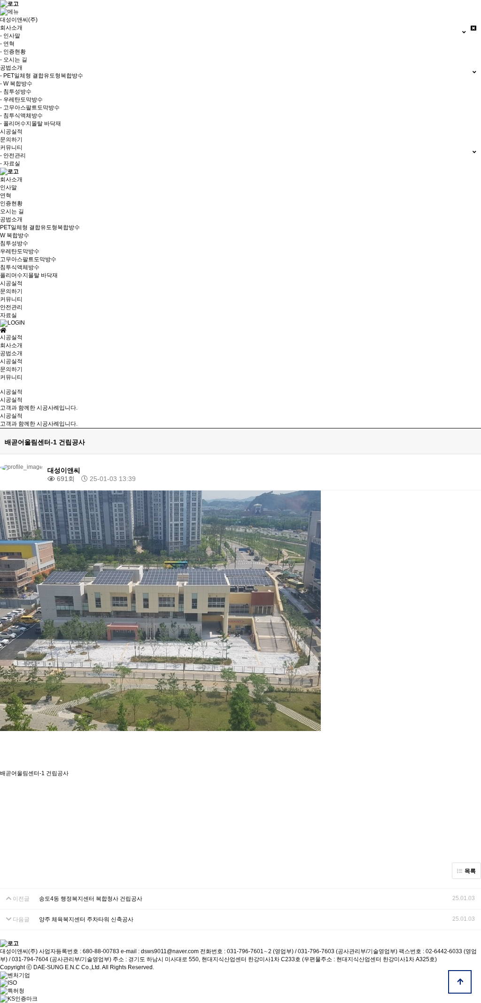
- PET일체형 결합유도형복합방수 (41, 75)
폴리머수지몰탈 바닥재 (29, 275)
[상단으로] (460, 982)
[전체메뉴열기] (9, 11)
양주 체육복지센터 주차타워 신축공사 (86, 919)
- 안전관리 (13, 155)
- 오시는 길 (13, 59)
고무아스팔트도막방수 (28, 259)
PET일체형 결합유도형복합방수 (40, 227)
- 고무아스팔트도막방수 (30, 107)
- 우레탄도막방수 (21, 99)
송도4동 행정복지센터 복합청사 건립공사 (90, 898)
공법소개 (11, 219)
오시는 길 (12, 211)
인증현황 (11, 203)
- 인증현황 (13, 51)
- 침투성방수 (15, 91)
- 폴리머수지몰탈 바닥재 (30, 123)
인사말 (8, 187)
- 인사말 (10, 35)
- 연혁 (7, 43)
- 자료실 (10, 163)
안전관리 (11, 307)
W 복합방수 (14, 235)
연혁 (5, 195)
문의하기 (11, 139)
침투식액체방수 (19, 267)
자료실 (8, 315)
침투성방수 (14, 243)
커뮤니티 (11, 299)
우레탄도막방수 (19, 251)
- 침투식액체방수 (21, 115)
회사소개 (11, 179)
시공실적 (11, 131)
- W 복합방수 (16, 83)
